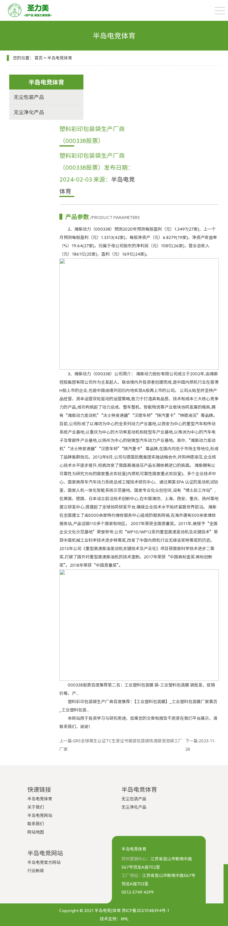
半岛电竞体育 (59, 58)
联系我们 (35, 824)
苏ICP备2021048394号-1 (145, 910)
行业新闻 (35, 871)
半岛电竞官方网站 (44, 862)
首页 (38, 58)
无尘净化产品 (29, 112)
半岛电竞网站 (39, 815)
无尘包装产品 (29, 97)
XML (125, 919)
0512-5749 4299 (137, 892)
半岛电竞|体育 (107, 910)
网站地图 (35, 832)
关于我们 (35, 807)
